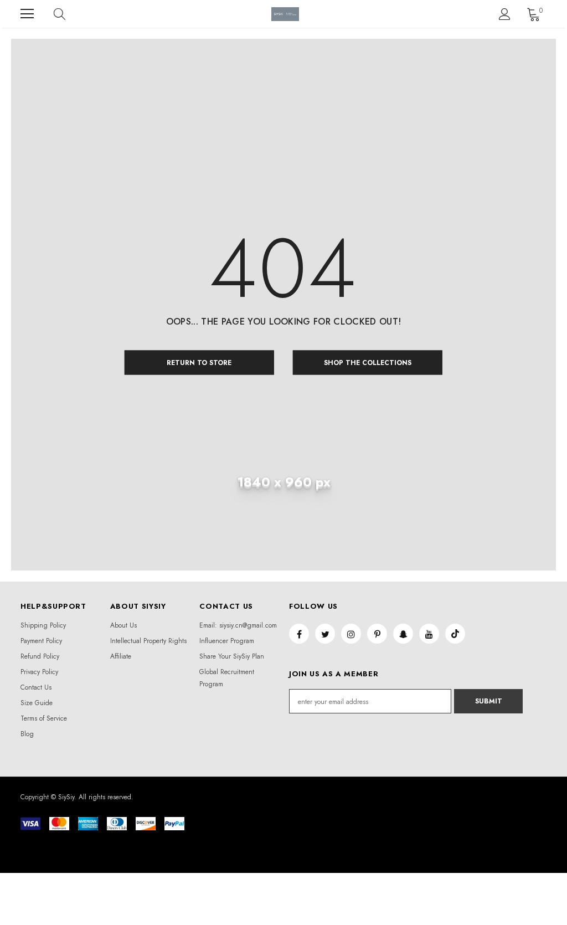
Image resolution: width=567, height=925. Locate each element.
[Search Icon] (70, 14)
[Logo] (285, 14)
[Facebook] (299, 634)
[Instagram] (351, 634)
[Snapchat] (403, 634)
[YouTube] (429, 634)
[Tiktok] (455, 634)
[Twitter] (325, 634)
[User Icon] (505, 14)
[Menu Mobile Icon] (27, 13)
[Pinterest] (377, 634)
